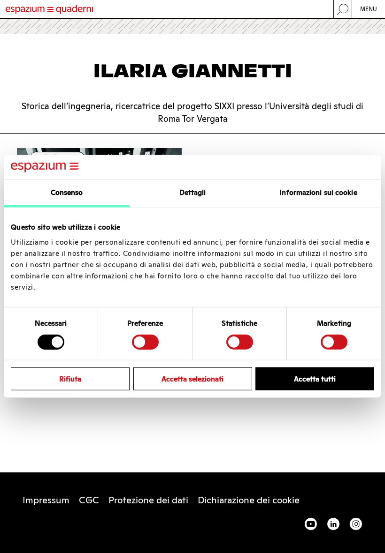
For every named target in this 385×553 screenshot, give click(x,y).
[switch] (145, 341)
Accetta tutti (315, 379)
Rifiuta (70, 379)
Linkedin (333, 524)
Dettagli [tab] (192, 192)
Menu (368, 9)
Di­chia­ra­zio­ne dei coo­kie (249, 500)
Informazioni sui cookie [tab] (318, 192)
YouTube (310, 524)
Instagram (355, 524)
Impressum (46, 500)
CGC (89, 500)
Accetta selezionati (192, 379)
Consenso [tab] (67, 192)
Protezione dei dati (148, 500)
